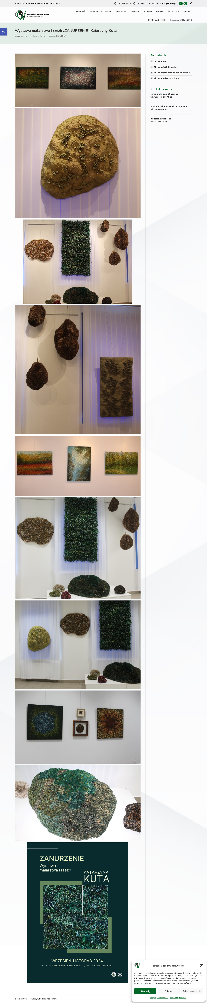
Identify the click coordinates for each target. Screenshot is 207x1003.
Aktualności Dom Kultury (166, 78)
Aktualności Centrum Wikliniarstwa (172, 72)
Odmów (168, 991)
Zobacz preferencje (192, 991)
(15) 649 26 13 (124, 3)
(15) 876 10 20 (143, 3)
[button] (3, 32)
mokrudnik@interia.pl (165, 3)
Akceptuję (145, 991)
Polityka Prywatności (178, 998)
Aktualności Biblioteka (165, 67)
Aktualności (160, 61)
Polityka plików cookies (159, 998)
